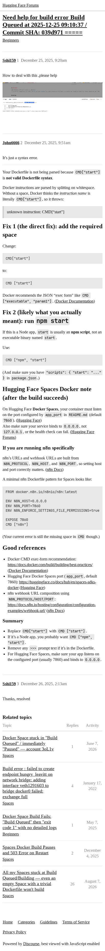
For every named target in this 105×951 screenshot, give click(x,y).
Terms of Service (76, 922)
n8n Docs (54, 469)
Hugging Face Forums (21, 5)
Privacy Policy (14, 932)
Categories (26, 922)
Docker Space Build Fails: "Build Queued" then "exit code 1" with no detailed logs (30, 822)
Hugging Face (28, 420)
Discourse (31, 944)
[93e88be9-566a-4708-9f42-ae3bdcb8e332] (52, 101)
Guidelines (48, 922)
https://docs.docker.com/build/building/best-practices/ (50, 564)
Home (8, 922)
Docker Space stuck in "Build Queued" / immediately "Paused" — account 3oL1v (30, 743)
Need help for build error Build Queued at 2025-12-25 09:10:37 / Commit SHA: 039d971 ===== (45, 24)
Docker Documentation (75, 301)
